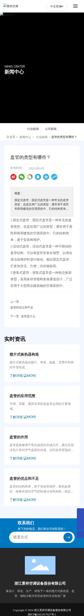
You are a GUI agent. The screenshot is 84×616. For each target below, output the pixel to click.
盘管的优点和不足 (21, 307)
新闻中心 (14, 71)
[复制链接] (54, 177)
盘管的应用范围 (22, 396)
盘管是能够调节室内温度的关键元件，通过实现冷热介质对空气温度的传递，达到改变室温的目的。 (42, 450)
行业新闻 (33, 129)
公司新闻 (50, 129)
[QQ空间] (46, 177)
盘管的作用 (19, 437)
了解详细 (17, 375)
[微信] (22, 177)
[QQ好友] (38, 177)
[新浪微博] (13, 177)
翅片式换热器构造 (24, 354)
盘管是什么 (28, 316)
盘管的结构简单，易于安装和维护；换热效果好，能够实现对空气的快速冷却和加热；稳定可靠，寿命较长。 (42, 491)
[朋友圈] (30, 177)
